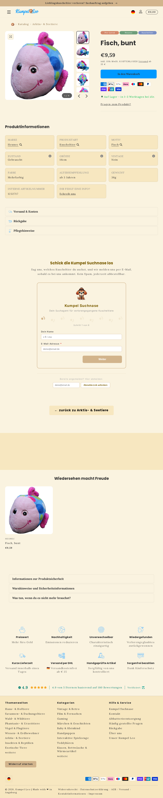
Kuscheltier (147, 33)
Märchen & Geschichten (74, 723)
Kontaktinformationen (72, 793)
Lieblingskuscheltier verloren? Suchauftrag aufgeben (79, 3)
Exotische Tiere (16, 747)
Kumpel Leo (22, 789)
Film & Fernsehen (69, 713)
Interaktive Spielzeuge (73, 738)
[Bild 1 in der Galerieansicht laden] (82, 37)
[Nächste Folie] (86, 96)
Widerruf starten (21, 764)
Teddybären (65, 742)
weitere (10, 752)
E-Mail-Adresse (51, 343)
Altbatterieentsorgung (125, 718)
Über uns (115, 733)
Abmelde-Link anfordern (95, 385)
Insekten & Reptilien (19, 742)
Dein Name (47, 331)
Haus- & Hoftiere (17, 709)
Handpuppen (66, 733)
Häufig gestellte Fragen (126, 723)
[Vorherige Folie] (79, 96)
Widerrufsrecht (68, 789)
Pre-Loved (110, 33)
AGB (114, 789)
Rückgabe (115, 728)
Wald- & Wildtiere (17, 718)
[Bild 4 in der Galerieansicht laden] (82, 79)
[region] (81, 3)
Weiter (102, 359)
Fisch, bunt (13, 543)
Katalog (23, 24)
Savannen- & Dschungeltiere (25, 713)
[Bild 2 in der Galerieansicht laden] (82, 51)
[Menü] (9, 12)
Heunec (129, 33)
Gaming (62, 718)
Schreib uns (68, 193)
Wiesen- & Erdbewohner (22, 733)
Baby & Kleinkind (68, 728)
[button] (133, 12)
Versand (143, 61)
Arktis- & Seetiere (45, 24)
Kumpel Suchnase (121, 709)
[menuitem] (29, 709)
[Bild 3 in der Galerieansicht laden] (82, 65)
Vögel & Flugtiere (17, 728)
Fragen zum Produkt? (116, 104)
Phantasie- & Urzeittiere (22, 723)
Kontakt (114, 713)
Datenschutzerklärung (94, 789)
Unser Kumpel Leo (122, 738)
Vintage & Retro (68, 709)
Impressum (96, 793)
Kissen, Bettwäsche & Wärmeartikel (72, 749)
